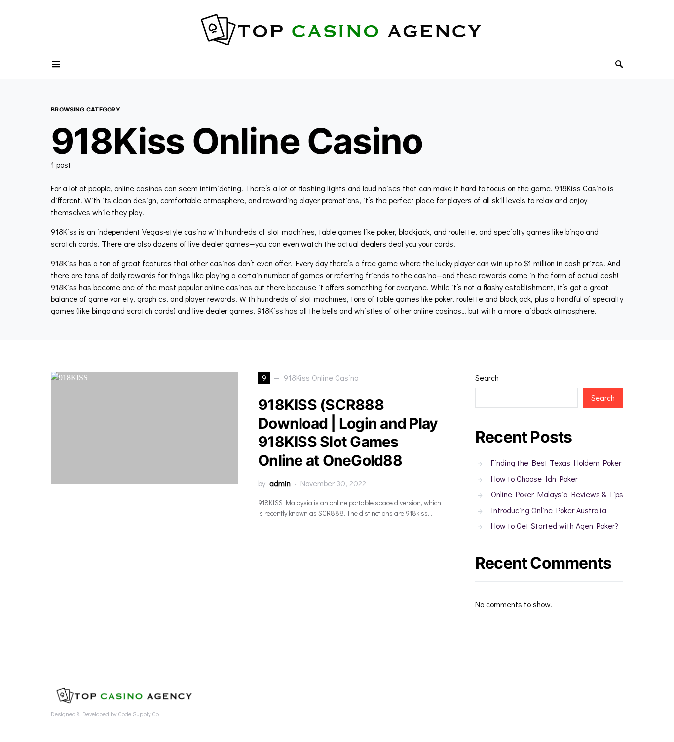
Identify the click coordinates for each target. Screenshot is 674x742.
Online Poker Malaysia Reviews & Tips (557, 494)
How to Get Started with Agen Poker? (554, 525)
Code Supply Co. (139, 714)
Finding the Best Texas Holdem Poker (556, 462)
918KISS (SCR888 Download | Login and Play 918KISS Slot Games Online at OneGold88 (348, 432)
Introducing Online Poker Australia (548, 510)
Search (487, 377)
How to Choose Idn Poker (534, 478)
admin (280, 483)
